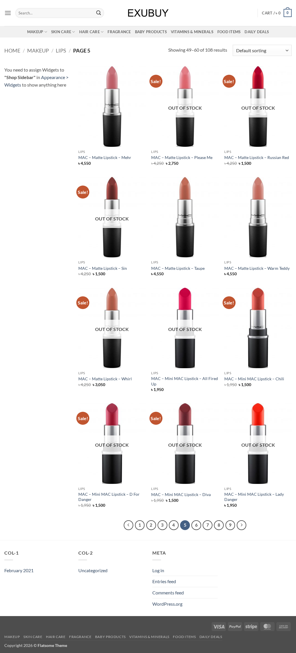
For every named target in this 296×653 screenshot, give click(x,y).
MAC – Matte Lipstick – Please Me (181, 157)
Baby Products (151, 31)
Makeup (35, 31)
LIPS (61, 50)
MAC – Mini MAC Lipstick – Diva (181, 494)
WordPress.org (167, 604)
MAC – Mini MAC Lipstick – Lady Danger (254, 497)
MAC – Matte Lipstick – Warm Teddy (257, 268)
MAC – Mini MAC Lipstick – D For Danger (109, 497)
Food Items (229, 31)
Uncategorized (93, 570)
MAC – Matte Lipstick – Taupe (178, 268)
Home (12, 50)
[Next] (242, 525)
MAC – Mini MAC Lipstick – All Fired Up (184, 381)
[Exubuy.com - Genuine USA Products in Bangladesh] (148, 13)
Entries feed (164, 581)
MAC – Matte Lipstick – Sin (102, 268)
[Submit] (98, 13)
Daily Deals (257, 31)
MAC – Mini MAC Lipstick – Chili (254, 378)
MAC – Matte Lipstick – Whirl (105, 378)
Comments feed (168, 592)
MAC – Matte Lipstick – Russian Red (256, 157)
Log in (158, 570)
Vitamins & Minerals (192, 31)
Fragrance (119, 31)
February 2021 (19, 570)
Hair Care (89, 31)
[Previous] (129, 525)
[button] (7, 13)
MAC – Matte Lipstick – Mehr (104, 157)
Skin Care (61, 31)
